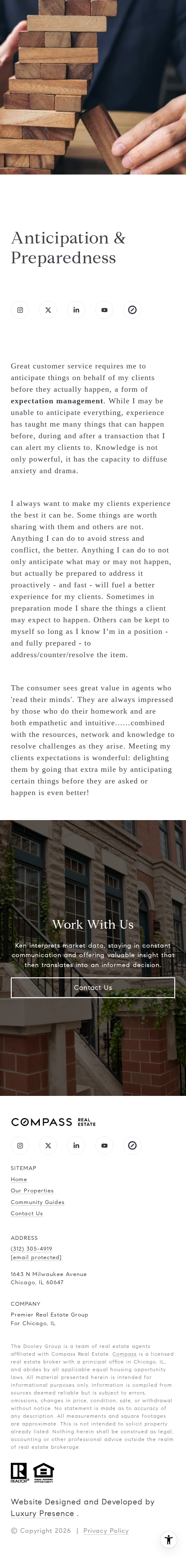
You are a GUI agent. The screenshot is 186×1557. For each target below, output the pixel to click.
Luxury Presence (42, 1513)
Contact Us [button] (93, 987)
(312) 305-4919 (31, 1248)
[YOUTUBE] (104, 310)
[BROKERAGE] (132, 310)
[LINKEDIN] (76, 310)
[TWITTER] (48, 310)
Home (19, 1179)
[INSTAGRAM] (20, 310)
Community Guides (38, 1202)
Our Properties (32, 1190)
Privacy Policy (106, 1531)
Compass (124, 1354)
